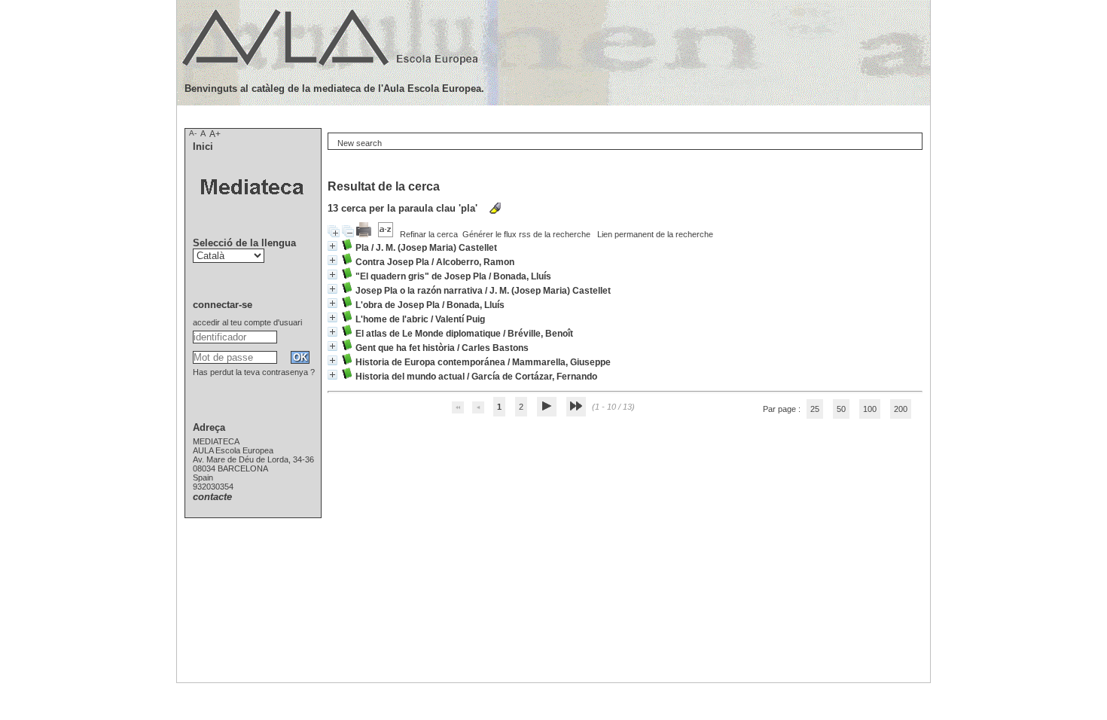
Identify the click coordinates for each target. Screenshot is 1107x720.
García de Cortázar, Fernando (534, 376)
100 (870, 408)
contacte (212, 496)
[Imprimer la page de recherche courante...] (365, 234)
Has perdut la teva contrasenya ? (254, 372)
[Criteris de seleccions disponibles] (386, 234)
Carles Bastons (495, 348)
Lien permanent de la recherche (655, 234)
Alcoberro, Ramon (475, 262)
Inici (203, 146)
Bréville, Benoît (540, 333)
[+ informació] (332, 246)
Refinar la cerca (429, 234)
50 (841, 408)
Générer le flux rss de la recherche (526, 234)
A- (193, 133)
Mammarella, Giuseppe (561, 362)
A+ (215, 134)
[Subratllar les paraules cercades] (495, 208)
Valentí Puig (460, 319)
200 (900, 408)
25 (814, 408)
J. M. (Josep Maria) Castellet (436, 248)
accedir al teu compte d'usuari (247, 322)
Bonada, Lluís (522, 276)
